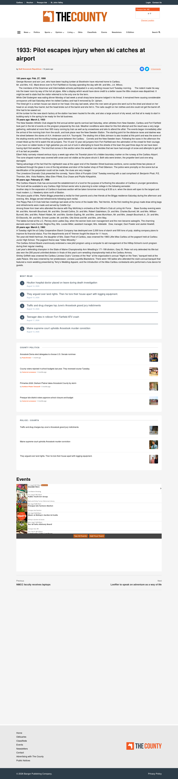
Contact (20, 752)
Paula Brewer (26, 358)
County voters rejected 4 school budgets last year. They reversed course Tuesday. (55, 368)
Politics (37, 32)
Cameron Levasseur (29, 372)
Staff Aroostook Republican (30, 69)
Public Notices (23, 760)
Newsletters (117, 32)
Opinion (58, 32)
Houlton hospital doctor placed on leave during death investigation (62, 282)
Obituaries (21, 736)
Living (70, 32)
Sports (47, 32)
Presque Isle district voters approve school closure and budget (46, 397)
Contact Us (157, 2)
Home (19, 732)
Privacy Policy (155, 773)
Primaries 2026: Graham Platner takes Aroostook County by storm (48, 383)
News (26, 32)
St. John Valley (57, 2)
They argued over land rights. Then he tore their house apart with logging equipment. (72, 294)
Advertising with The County (30, 756)
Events (104, 32)
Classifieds (92, 32)
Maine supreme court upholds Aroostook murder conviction (58, 328)
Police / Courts (29, 420)
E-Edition (130, 32)
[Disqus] (89, 625)
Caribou (19, 2)
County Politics (30, 347)
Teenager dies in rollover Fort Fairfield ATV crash (53, 316)
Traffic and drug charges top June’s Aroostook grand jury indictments (64, 305)
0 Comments (156, 69)
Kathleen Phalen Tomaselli (31, 386)
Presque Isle (42, 2)
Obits (80, 32)
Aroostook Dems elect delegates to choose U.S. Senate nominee (48, 354)
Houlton (30, 2)
